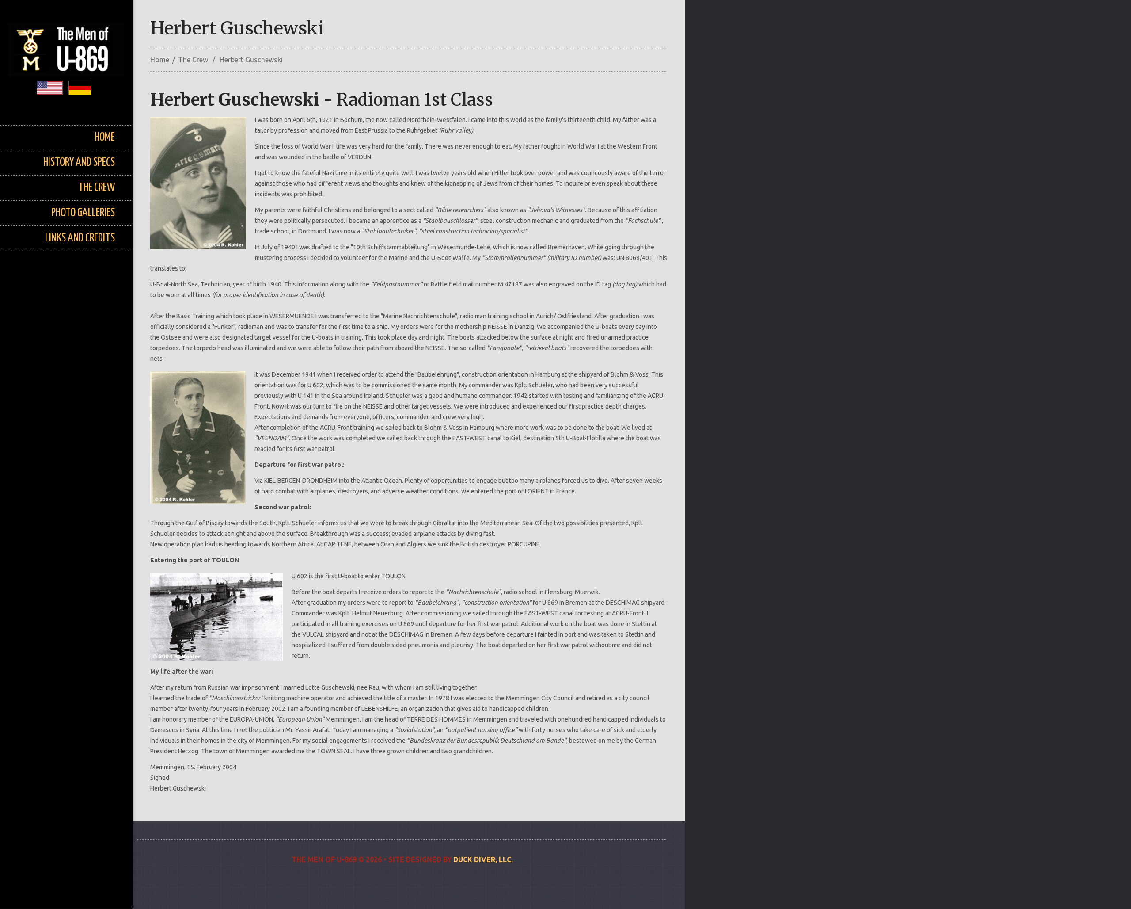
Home (105, 137)
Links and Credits (80, 238)
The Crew (96, 188)
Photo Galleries (83, 213)
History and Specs (79, 162)
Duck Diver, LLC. (483, 859)
